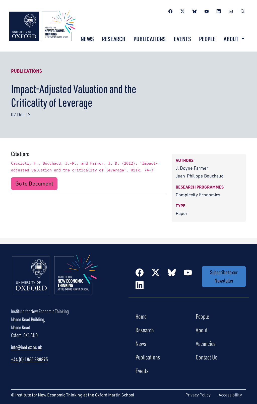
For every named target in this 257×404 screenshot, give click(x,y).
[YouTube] (207, 10)
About (202, 330)
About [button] (231, 39)
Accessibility (230, 394)
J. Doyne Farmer (192, 168)
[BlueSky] (194, 10)
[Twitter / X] (182, 10)
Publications (150, 39)
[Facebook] (170, 10)
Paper (181, 213)
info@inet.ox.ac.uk (26, 347)
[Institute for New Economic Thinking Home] (55, 280)
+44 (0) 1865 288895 (29, 359)
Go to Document (34, 183)
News (87, 39)
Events (182, 39)
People (207, 39)
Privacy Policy (198, 394)
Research (113, 39)
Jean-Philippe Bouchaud (200, 175)
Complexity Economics (198, 194)
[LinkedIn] (219, 10)
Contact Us (206, 357)
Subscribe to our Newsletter (224, 276)
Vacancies (206, 343)
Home (141, 316)
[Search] (243, 10)
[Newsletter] (231, 10)
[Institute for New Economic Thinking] (42, 25)
